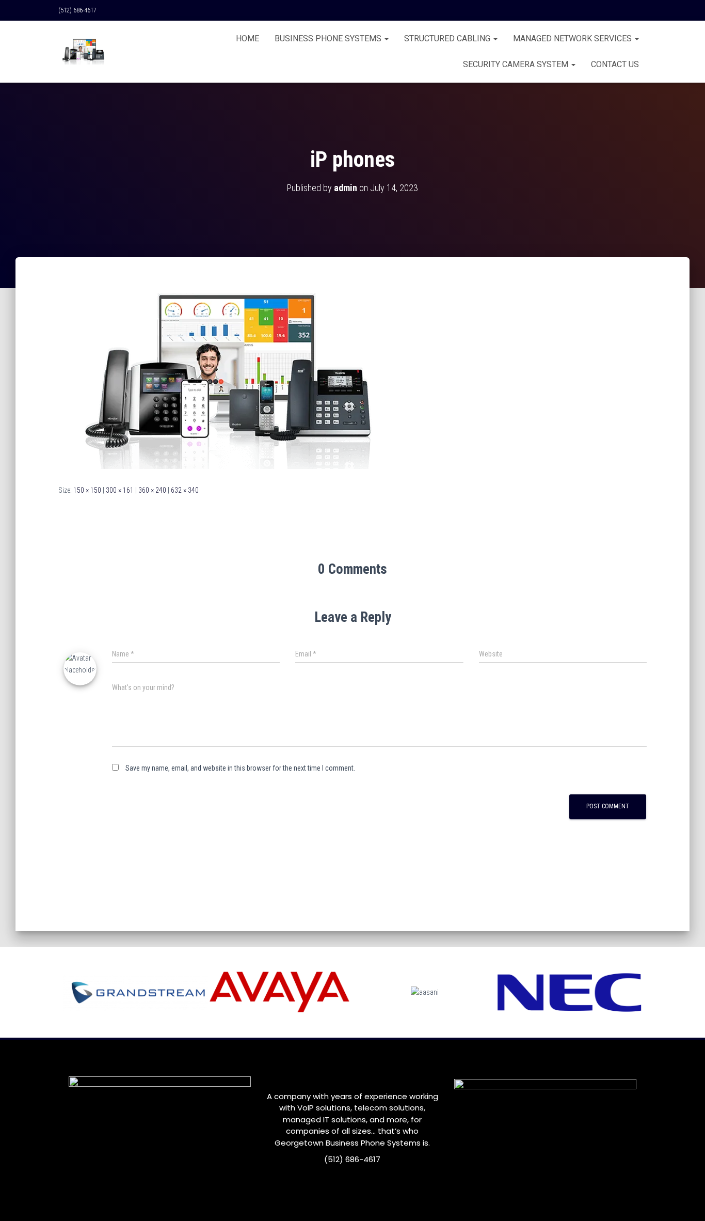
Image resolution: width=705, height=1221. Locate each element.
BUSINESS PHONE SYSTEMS (329, 38)
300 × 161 (120, 490)
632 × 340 (185, 490)
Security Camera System (516, 64)
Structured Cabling (448, 38)
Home (247, 38)
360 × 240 (152, 490)
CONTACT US (615, 64)
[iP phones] (221, 381)
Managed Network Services (573, 38)
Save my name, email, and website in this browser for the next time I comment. (240, 768)
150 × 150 (87, 490)
